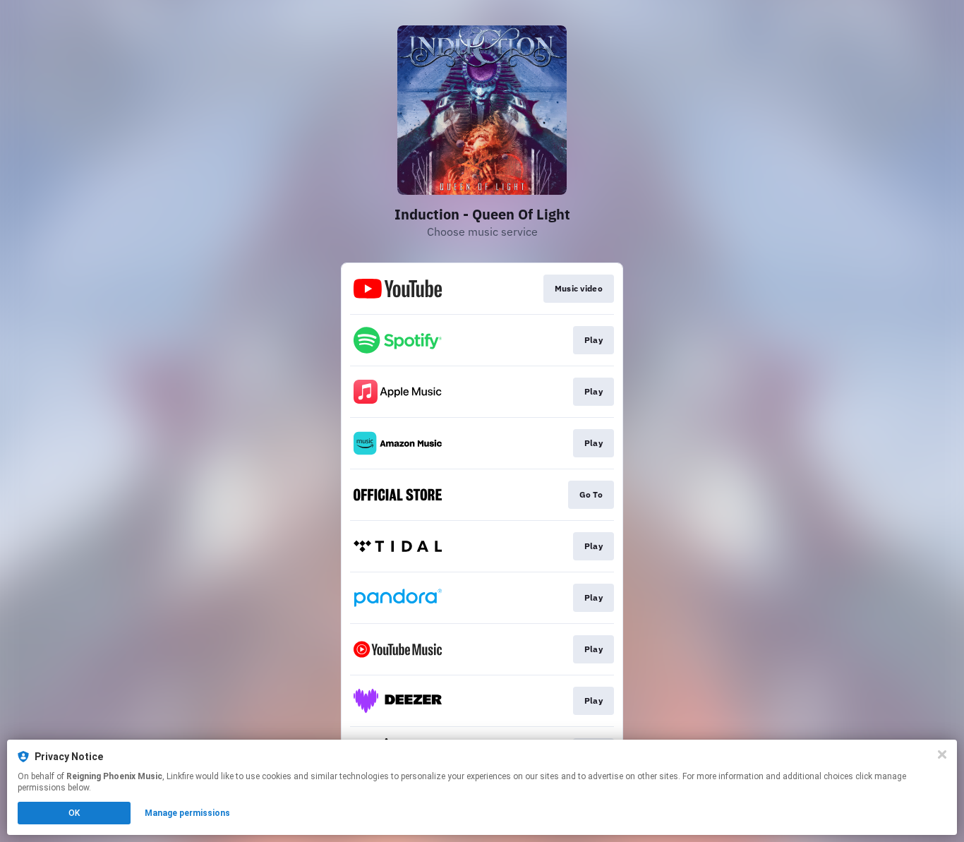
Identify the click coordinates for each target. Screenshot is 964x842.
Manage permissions (187, 813)
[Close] (942, 754)
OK (74, 813)
